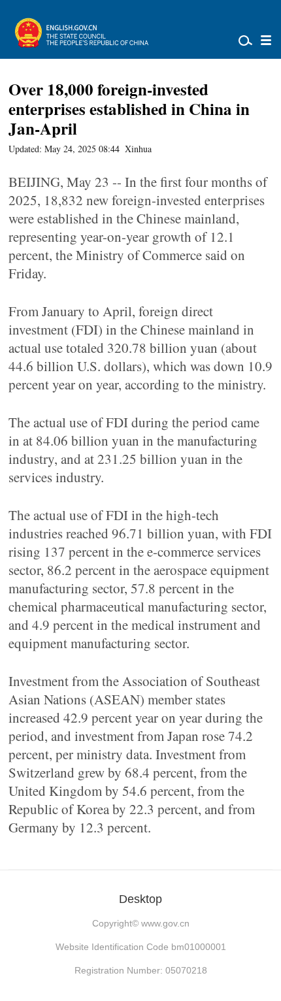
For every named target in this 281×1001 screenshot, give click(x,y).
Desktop (140, 899)
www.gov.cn (165, 923)
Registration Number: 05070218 (140, 970)
